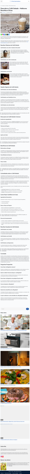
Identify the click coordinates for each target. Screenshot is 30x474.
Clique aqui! (10, 465)
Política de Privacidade (8, 473)
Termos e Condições (15, 473)
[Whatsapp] (1, 34)
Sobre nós (2, 473)
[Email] (6, 34)
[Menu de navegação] (1, 1)
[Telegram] (9, 34)
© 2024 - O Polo (11, 471)
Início (1, 5)
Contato (20, 473)
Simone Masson (4, 12)
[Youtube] (3, 456)
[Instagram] (3, 34)
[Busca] (28, 1)
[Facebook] (4, 34)
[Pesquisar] (27, 309)
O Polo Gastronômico (10, 463)
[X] (7, 34)
